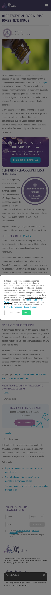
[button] (12, 312)
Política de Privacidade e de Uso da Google (21, 307)
